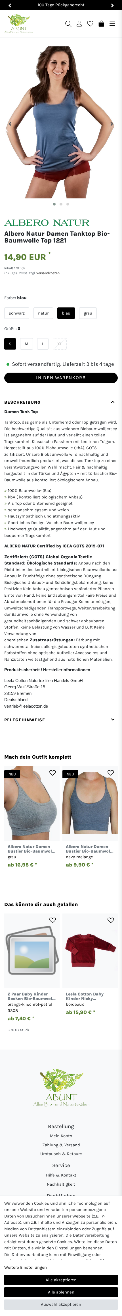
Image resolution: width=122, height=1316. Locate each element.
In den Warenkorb (61, 377)
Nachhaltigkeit (61, 1184)
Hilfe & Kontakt (61, 1175)
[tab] (61, 555)
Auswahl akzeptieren (61, 1304)
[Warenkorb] (101, 23)
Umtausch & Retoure (61, 1153)
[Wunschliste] (90, 23)
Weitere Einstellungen (25, 1267)
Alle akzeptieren (61, 1279)
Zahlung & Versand (61, 1144)
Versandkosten (47, 273)
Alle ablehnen (61, 1292)
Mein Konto (61, 1135)
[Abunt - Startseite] (18, 24)
